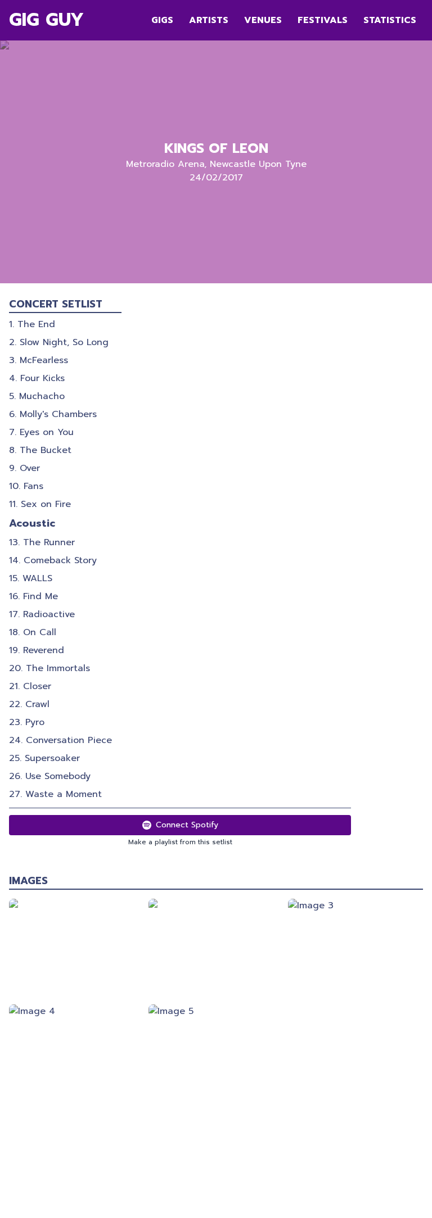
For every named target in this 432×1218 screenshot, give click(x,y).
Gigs (162, 20)
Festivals (323, 20)
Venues (263, 20)
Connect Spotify (187, 825)
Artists (208, 20)
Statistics (389, 20)
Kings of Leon (216, 148)
